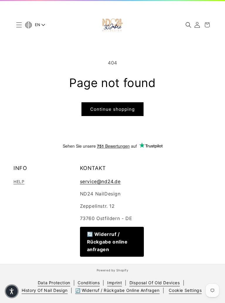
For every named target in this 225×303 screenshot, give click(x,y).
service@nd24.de (100, 181)
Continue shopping (112, 109)
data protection (54, 282)
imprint (114, 282)
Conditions (89, 282)
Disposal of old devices (154, 282)
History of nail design (45, 290)
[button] (19, 25)
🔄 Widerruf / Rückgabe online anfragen (107, 241)
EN (37, 24)
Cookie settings (185, 290)
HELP (18, 181)
